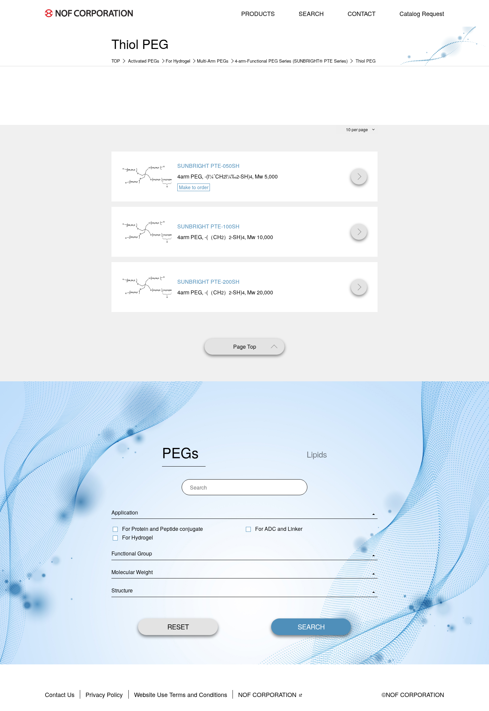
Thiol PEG (366, 61)
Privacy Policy (104, 694)
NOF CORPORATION (267, 694)
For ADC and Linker (278, 529)
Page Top (244, 346)
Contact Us (60, 694)
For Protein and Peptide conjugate (162, 529)
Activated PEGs (143, 61)
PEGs (180, 452)
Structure (122, 590)
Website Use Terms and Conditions (180, 694)
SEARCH (311, 13)
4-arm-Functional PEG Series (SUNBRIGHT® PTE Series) (291, 61)
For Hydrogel (178, 61)
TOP (115, 61)
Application (124, 512)
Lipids (317, 454)
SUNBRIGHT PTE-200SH (208, 281)
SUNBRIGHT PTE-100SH (208, 226)
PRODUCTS (258, 13)
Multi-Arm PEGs (213, 61)
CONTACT (362, 13)
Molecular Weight (132, 572)
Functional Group (131, 553)
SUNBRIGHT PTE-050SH (208, 166)
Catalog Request (422, 13)
